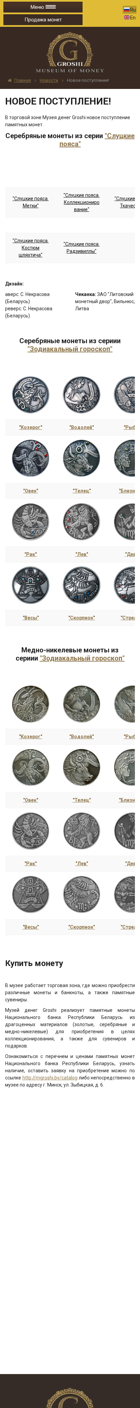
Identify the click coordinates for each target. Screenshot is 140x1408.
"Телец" (82, 491)
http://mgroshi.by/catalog (49, 1077)
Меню (38, 7)
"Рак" (30, 554)
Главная (22, 80)
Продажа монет (43, 20)
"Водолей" (81, 427)
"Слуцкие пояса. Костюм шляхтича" (31, 248)
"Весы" (31, 617)
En (133, 17)
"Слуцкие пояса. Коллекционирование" (82, 202)
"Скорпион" (81, 617)
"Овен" (30, 491)
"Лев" (81, 554)
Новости (49, 80)
